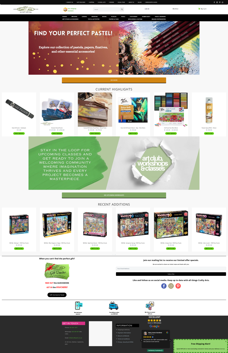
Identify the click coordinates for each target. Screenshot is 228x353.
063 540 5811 (76, 331)
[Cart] (199, 9)
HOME (61, 2)
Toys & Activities (93, 19)
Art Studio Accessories (70, 19)
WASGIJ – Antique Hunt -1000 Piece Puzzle (171, 243)
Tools (123, 16)
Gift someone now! (57, 295)
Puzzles (113, 16)
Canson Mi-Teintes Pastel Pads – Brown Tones (95, 128)
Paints (64, 16)
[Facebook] (214, 2)
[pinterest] (178, 286)
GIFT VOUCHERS (81, 2)
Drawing (94, 16)
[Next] (115, 254)
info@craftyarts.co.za (75, 338)
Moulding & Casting (135, 19)
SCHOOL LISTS (102, 2)
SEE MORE (114, 80)
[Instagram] (217, 2)
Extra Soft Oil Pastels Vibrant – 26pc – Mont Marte (133, 128)
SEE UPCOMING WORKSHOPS (114, 195)
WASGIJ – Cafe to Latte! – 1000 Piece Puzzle (209, 243)
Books (104, 16)
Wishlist (175, 9)
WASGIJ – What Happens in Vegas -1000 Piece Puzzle (57, 243)
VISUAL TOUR (121, 2)
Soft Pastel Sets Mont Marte (171, 128)
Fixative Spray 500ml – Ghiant (209, 128)
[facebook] (164, 286)
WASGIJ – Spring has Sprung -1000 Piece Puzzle (133, 243)
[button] (133, 133)
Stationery (133, 16)
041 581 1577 (73, 327)
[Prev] (113, 254)
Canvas (84, 16)
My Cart (203, 9)
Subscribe (171, 274)
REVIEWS (111, 2)
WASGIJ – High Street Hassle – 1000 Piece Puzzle (95, 243)
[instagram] (171, 286)
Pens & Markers (160, 16)
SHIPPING (91, 2)
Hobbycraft (146, 16)
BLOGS (140, 2)
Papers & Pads (114, 19)
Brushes (74, 16)
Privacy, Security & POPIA (125, 342)
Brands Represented (159, 19)
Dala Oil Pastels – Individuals (19, 128)
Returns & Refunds (123, 336)
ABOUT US (131, 2)
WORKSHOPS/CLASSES (151, 2)
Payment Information (124, 333)
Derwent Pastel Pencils (57, 128)
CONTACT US (69, 2)
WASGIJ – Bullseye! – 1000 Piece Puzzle (19, 243)
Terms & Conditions (124, 339)
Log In (147, 9)
